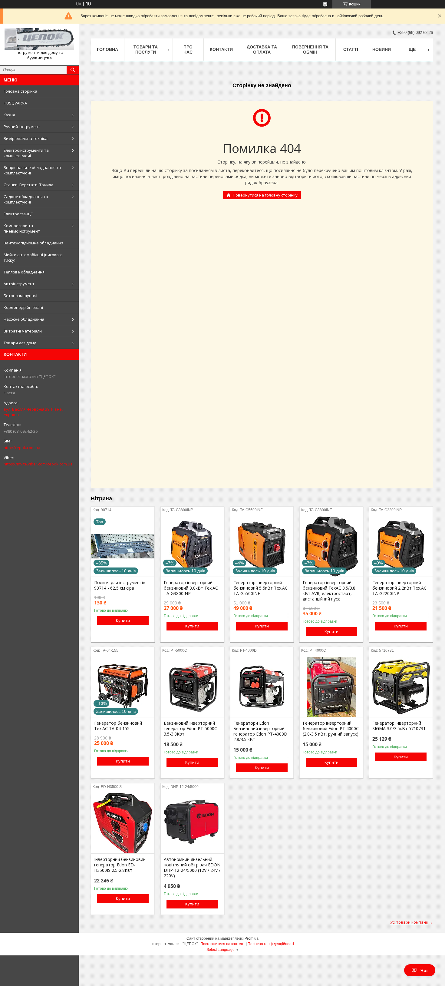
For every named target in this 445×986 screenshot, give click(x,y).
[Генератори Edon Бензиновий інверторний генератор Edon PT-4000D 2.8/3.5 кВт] (262, 687)
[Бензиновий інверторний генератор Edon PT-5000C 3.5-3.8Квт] (192, 687)
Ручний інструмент (22, 126)
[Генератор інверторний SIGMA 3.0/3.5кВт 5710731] (401, 687)
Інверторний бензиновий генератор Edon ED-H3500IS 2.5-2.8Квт (120, 865)
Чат (424, 970)
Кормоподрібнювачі (23, 307)
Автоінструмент (19, 283)
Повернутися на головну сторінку (265, 195)
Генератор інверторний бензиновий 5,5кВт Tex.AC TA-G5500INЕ (260, 588)
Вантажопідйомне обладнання (33, 243)
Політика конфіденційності (271, 944)
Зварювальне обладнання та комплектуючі (32, 170)
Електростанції (18, 214)
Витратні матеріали (23, 331)
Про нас (188, 50)
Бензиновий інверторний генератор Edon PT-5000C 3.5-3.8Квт (190, 728)
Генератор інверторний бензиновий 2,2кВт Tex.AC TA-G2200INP (399, 588)
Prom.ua (252, 938)
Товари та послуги (146, 50)
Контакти (221, 49)
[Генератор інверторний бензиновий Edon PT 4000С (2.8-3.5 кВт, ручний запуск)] (331, 687)
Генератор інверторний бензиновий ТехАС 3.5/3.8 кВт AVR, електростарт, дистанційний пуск (329, 591)
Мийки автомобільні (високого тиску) (33, 257)
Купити (123, 620)
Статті (350, 49)
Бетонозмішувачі (20, 295)
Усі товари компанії (409, 922)
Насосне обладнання (24, 319)
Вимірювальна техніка (26, 138)
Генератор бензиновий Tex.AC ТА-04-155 (118, 725)
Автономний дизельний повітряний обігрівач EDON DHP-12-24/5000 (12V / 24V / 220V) (192, 867)
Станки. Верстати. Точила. (29, 184)
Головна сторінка (20, 91)
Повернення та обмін (310, 50)
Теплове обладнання (24, 272)
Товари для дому (20, 343)
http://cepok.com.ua (22, 447)
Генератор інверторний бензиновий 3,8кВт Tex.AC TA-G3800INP (191, 588)
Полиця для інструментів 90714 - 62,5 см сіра (119, 585)
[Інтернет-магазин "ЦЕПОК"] (39, 39)
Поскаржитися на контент (222, 944)
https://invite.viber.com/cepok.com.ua (38, 464)
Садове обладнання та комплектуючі (26, 199)
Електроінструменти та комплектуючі (26, 152)
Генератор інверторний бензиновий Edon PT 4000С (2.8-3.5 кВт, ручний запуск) (331, 728)
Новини (381, 49)
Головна (107, 49)
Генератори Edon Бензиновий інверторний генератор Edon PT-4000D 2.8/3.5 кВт (260, 731)
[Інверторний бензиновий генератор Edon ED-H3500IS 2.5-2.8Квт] (122, 823)
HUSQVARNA (15, 103)
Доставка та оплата (262, 50)
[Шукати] (73, 69)
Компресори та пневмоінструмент (22, 228)
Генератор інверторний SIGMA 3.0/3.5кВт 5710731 (399, 725)
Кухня (9, 114)
